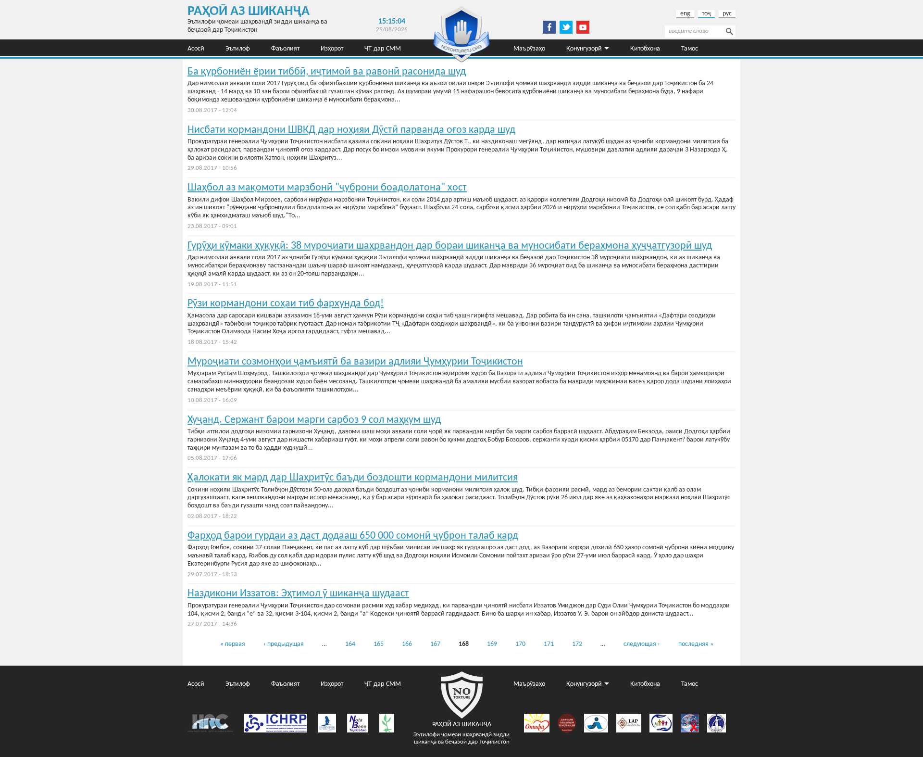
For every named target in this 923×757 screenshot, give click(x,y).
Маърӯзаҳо (529, 47)
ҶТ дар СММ (382, 47)
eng (685, 13)
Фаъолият (285, 47)
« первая (232, 644)
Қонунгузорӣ (584, 47)
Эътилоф (237, 47)
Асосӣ (195, 47)
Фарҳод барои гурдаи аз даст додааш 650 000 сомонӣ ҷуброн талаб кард (352, 536)
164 (350, 644)
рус (727, 13)
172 (577, 644)
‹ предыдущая (283, 644)
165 (379, 644)
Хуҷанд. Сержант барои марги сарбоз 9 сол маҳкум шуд (314, 420)
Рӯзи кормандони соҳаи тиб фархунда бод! (285, 303)
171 (549, 644)
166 (407, 644)
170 (520, 644)
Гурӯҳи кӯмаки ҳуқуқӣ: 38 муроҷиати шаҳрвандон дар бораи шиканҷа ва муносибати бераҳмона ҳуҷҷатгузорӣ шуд (449, 246)
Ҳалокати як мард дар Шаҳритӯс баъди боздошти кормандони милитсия (352, 477)
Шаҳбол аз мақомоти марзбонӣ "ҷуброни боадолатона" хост (327, 187)
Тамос (689, 47)
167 (435, 644)
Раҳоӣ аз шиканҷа (248, 11)
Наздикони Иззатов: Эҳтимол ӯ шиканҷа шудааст (298, 593)
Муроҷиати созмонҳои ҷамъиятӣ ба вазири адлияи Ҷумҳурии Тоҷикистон (355, 361)
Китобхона (645, 47)
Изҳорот (332, 47)
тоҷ (706, 13)
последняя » (695, 644)
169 (492, 644)
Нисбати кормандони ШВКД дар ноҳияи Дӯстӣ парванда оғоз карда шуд (351, 130)
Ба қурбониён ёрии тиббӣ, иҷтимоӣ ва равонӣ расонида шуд (326, 71)
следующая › (642, 644)
